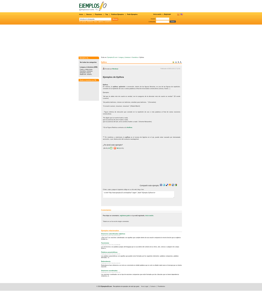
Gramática (83, 71)
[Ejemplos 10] (93, 10)
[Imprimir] (176, 62)
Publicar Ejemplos (117, 14)
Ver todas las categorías (88, 62)
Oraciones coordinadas (109, 270)
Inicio (81, 14)
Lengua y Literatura (87, 67)
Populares (98, 14)
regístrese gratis (125, 215)
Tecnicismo (105, 243)
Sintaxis (89, 74)
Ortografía (83, 72)
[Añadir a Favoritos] (173, 62)
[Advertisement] (164, 40)
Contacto (153, 286)
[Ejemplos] (178, 15)
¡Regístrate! (167, 14)
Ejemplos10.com (112, 57)
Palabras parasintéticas (109, 252)
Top (106, 14)
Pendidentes (161, 286)
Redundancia (105, 261)
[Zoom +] (178, 62)
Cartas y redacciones (86, 69)
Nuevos (89, 14)
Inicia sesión (157, 14)
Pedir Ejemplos (132, 14)
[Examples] (181, 15)
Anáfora (129, 127)
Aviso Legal (144, 286)
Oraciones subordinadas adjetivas (113, 234)
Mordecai (115, 69)
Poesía (89, 72)
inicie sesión (149, 215)
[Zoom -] (181, 62)
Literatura (89, 71)
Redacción (83, 74)
